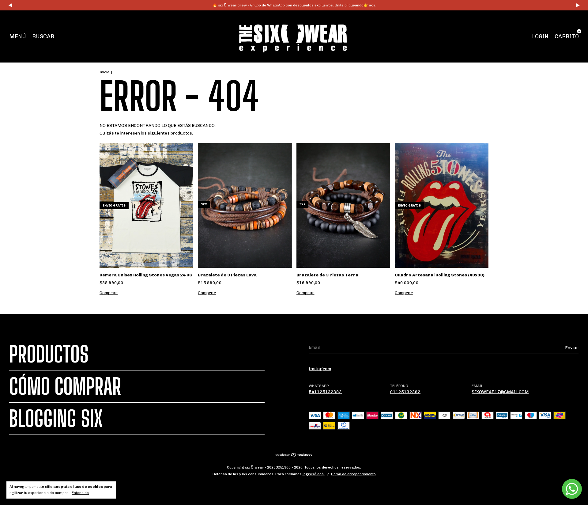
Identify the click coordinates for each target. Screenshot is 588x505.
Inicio (104, 72)
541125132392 (325, 391)
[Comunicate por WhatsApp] (572, 489)
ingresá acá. (314, 474)
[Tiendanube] (294, 455)
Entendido (80, 493)
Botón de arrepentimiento (353, 474)
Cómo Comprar (65, 386)
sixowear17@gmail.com (500, 391)
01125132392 (405, 391)
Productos (49, 354)
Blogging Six (56, 418)
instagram (320, 368)
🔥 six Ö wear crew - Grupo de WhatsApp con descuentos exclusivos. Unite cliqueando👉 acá (294, 5)
